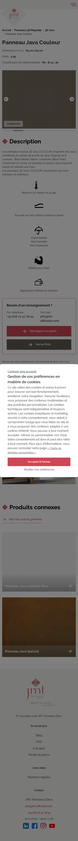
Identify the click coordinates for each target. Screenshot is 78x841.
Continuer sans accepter (22, 371)
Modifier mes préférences (39, 469)
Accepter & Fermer (39, 461)
